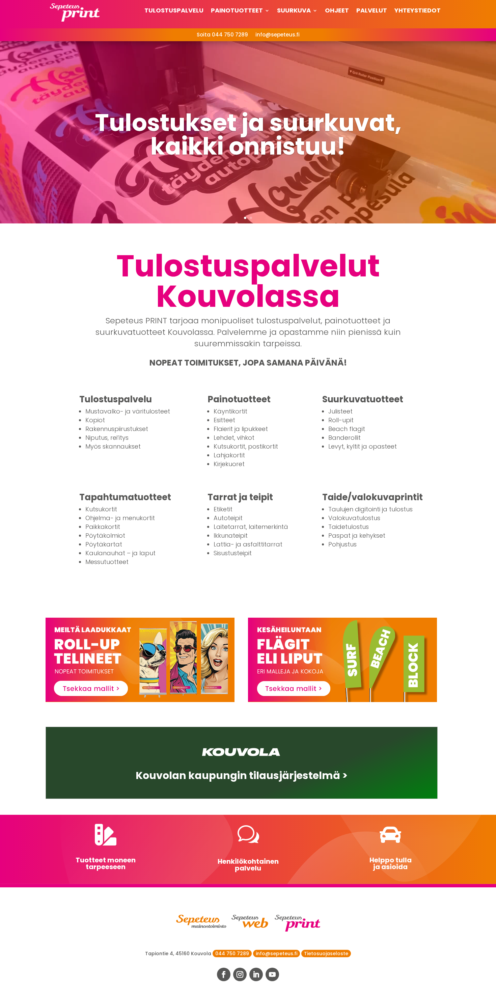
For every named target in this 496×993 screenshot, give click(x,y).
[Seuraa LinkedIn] (256, 974)
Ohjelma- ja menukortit (120, 518)
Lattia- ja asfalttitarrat (248, 544)
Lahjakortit (229, 455)
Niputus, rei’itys (107, 437)
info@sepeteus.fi (277, 35)
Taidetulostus (348, 526)
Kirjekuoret (229, 464)
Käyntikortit (230, 411)
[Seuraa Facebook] (223, 974)
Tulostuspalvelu (173, 11)
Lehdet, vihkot (234, 437)
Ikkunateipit (231, 535)
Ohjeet (337, 11)
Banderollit (344, 437)
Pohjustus (342, 544)
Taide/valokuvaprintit (372, 497)
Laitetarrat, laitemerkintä (251, 526)
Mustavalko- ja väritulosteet (127, 411)
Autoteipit (228, 518)
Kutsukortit (101, 509)
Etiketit (223, 509)
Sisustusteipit (233, 553)
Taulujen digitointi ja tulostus (370, 509)
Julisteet (340, 411)
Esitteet (224, 420)
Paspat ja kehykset (356, 535)
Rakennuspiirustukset (116, 429)
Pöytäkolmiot (105, 535)
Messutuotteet (107, 562)
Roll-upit (341, 420)
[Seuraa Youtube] (272, 974)
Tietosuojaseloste (326, 953)
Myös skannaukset (113, 446)
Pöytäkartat (103, 544)
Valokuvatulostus (354, 518)
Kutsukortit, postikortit (246, 446)
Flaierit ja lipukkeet (241, 429)
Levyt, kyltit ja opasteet (362, 446)
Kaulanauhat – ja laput (120, 553)
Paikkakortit (102, 526)
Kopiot (95, 420)
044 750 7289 (232, 953)
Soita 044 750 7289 (222, 35)
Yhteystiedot (417, 11)
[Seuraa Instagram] (240, 974)
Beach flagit (346, 429)
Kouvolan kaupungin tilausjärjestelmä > (242, 775)
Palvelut (371, 11)
